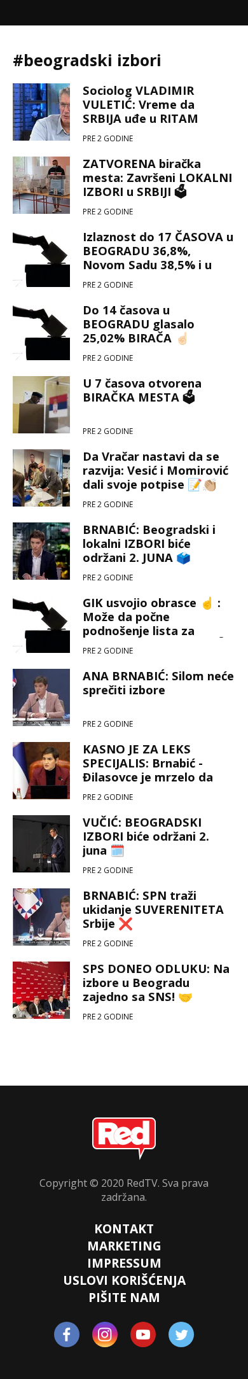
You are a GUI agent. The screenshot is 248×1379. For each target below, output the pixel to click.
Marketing (124, 1245)
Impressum (124, 1262)
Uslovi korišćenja (124, 1280)
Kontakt (124, 1228)
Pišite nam (124, 1297)
